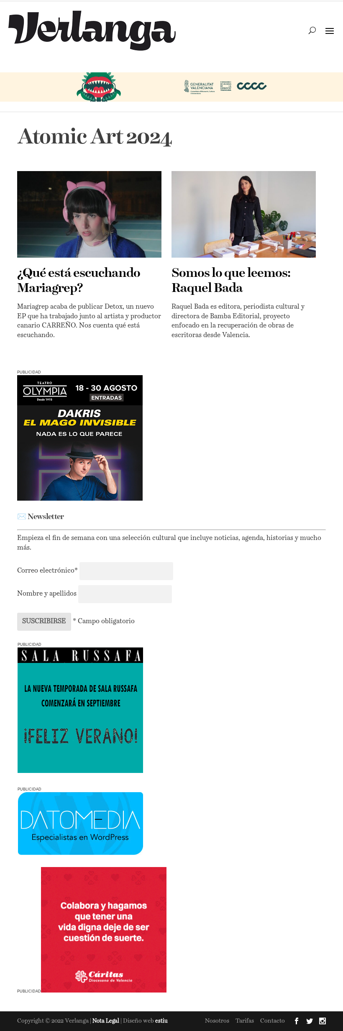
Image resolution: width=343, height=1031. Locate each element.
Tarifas (244, 1021)
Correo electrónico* (48, 571)
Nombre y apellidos (47, 594)
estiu (161, 1021)
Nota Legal (106, 1021)
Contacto (272, 1021)
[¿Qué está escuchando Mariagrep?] (89, 214)
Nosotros (217, 1021)
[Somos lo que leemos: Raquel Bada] (244, 214)
